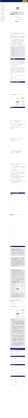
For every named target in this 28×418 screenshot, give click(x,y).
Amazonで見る (22, 97)
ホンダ (15, 377)
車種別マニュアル (15, 358)
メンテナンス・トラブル (19, 361)
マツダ (18, 379)
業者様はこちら (22, 103)
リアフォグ (11, 372)
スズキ (22, 377)
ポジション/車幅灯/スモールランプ (12, 370)
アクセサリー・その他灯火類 (23, 373)
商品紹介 (19, 357)
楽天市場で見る (17, 100)
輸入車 (11, 384)
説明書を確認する (17, 103)
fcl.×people (22, 360)
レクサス (15, 379)
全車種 (15, 384)
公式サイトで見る (17, 97)
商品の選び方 (23, 357)
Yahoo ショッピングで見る (22, 101)
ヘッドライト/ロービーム (12, 366)
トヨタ (11, 377)
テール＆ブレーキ (15, 369)
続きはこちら (17, 352)
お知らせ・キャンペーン (11, 358)
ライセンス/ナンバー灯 (15, 373)
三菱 (10, 379)
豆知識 (15, 360)
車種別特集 (11, 360)
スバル (22, 379)
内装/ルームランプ (19, 373)
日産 (18, 377)
